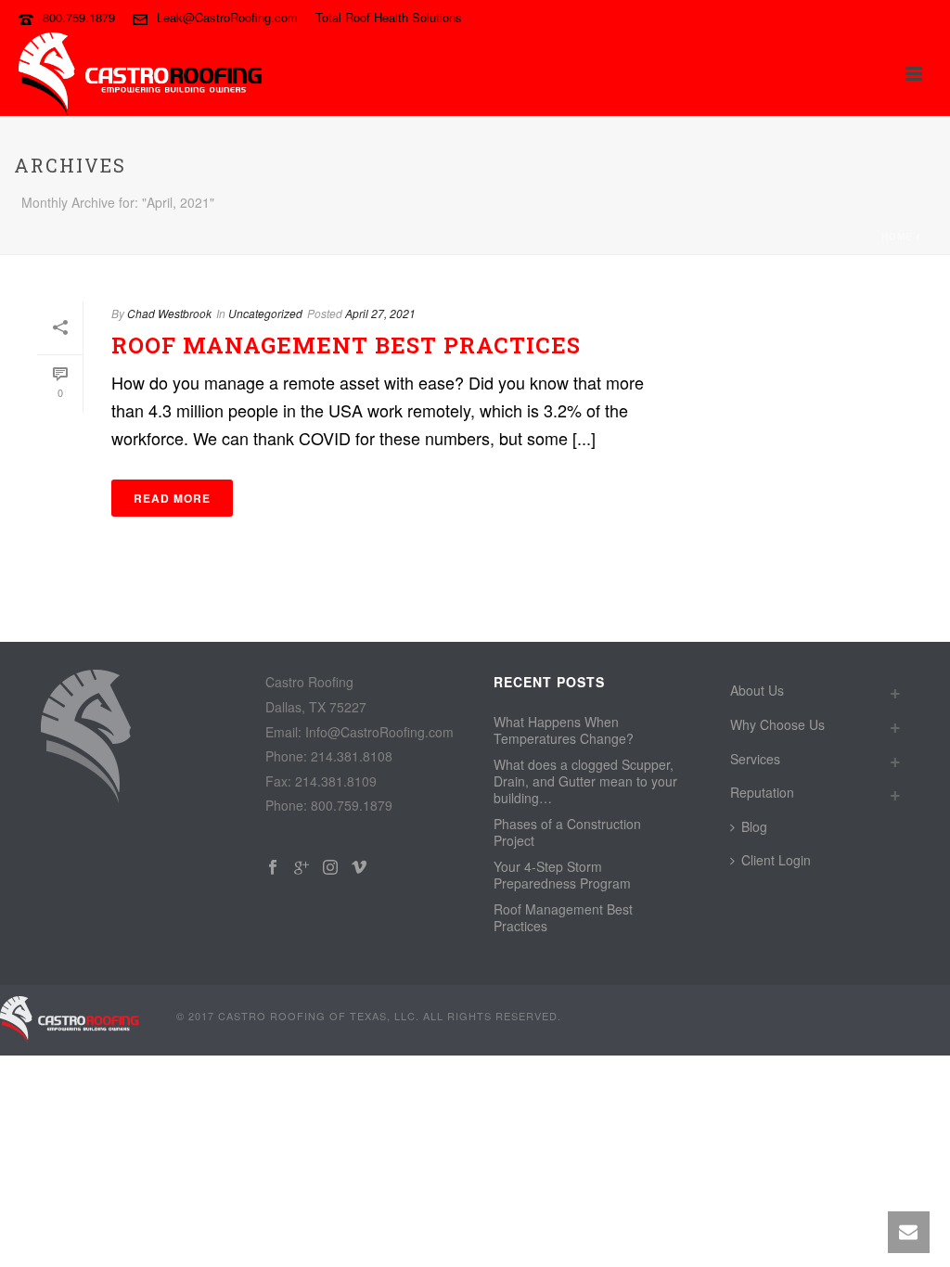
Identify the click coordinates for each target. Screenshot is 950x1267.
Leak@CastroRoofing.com (227, 17)
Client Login (776, 860)
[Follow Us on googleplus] (301, 868)
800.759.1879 (79, 17)
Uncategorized (265, 313)
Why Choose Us (777, 724)
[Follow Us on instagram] (330, 868)
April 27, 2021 (380, 313)
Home (897, 236)
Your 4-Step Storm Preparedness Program (562, 874)
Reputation (762, 792)
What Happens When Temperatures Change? (564, 730)
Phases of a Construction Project (567, 832)
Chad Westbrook (169, 313)
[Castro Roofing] (69, 1018)
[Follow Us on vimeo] (359, 868)
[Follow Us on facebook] (272, 868)
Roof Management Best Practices (346, 345)
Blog (754, 826)
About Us (757, 690)
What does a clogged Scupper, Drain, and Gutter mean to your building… (585, 781)
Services (755, 758)
